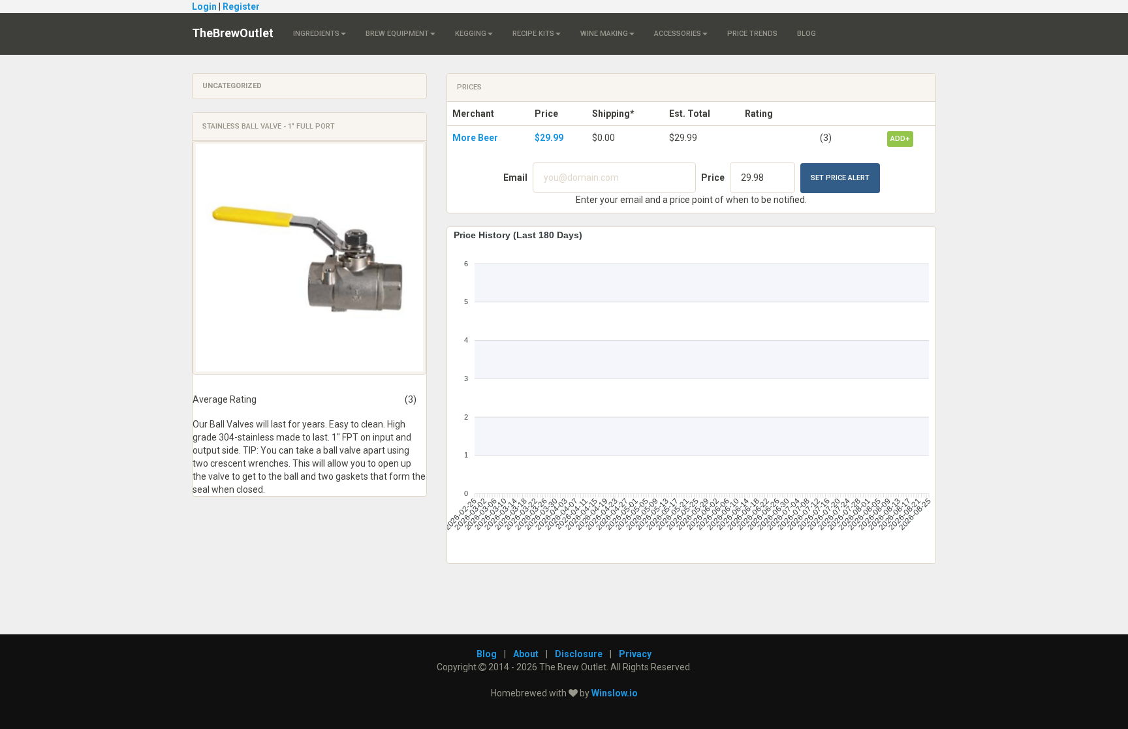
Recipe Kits (533, 33)
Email (515, 177)
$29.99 (549, 137)
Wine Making (604, 33)
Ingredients (316, 33)
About (526, 654)
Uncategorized (232, 86)
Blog (806, 33)
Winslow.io (614, 693)
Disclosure (579, 654)
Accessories (677, 33)
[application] (691, 390)
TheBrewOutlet (233, 33)
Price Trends (752, 33)
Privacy (635, 654)
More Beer (475, 137)
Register (241, 6)
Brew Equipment (397, 33)
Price (713, 177)
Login (204, 6)
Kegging (470, 33)
